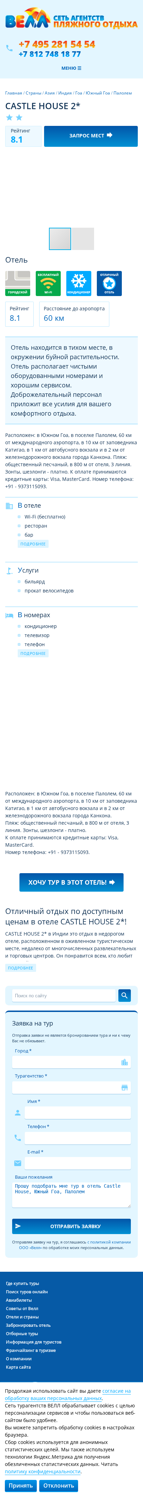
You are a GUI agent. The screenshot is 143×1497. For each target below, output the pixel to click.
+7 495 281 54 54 (57, 44)
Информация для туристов (33, 1342)
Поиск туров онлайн (27, 1292)
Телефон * (38, 1126)
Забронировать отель (28, 1325)
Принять (21, 1485)
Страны (33, 93)
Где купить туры (22, 1283)
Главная (13, 93)
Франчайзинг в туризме (31, 1350)
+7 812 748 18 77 (50, 54)
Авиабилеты (19, 1300)
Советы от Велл (22, 1308)
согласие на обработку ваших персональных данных (68, 1394)
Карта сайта (18, 1367)
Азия (50, 93)
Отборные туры (22, 1334)
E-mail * (35, 1152)
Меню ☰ (71, 68)
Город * (23, 1051)
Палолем (122, 93)
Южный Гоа (98, 93)
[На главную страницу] (71, 22)
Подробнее (33, 543)
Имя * (33, 1101)
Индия (65, 93)
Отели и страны (22, 1317)
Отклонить (58, 1485)
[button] (131, 158)
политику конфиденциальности (43, 1471)
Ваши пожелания (33, 1177)
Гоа (78, 93)
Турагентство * (31, 1076)
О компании (19, 1359)
